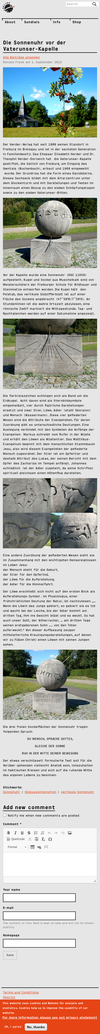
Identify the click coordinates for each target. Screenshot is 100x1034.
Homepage (11, 935)
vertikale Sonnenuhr (77, 792)
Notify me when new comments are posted (43, 816)
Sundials (26, 22)
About (6, 22)
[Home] (10, 7)
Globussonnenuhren (40, 792)
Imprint (9, 997)
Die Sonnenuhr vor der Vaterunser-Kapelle (34, 45)
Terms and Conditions (21, 992)
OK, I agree (13, 1027)
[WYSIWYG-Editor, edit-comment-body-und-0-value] (50, 864)
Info (54, 22)
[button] (8, 833)
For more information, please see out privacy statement (49, 1017)
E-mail (8, 908)
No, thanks (36, 1027)
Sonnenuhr (11, 792)
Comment (12, 824)
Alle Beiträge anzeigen (21, 57)
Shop (74, 22)
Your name (11, 890)
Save (10, 955)
